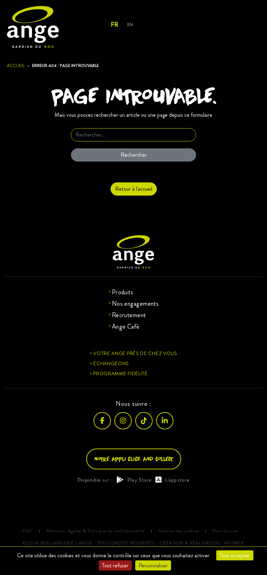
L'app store (177, 479)
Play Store (140, 479)
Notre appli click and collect (133, 458)
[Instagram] (123, 420)
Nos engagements (135, 303)
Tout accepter (235, 555)
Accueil (16, 66)
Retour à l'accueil (133, 189)
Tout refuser (115, 565)
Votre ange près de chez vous (135, 353)
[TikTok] (144, 420)
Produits (123, 292)
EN (129, 24)
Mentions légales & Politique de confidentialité (96, 531)
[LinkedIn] (164, 420)
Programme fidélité (120, 373)
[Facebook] (102, 420)
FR (114, 24)
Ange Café (126, 326)
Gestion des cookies (179, 531)
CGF (27, 531)
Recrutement (129, 315)
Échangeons (111, 363)
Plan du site (225, 531)
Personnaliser (153, 565)
